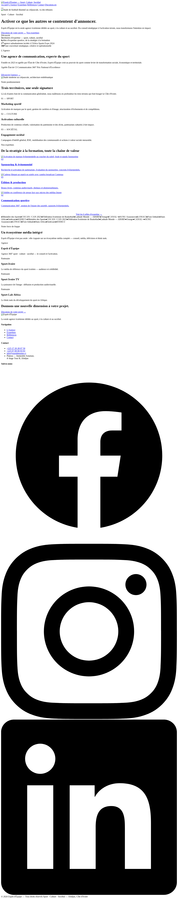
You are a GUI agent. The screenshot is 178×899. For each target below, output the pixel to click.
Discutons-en (50, 5)
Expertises (22, 5)
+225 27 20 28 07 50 (16, 348)
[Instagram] (89, 718)
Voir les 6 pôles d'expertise (89, 214)
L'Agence (12, 5)
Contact (41, 5)
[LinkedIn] (89, 894)
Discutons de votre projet (13, 33)
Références (32, 5)
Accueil (4, 5)
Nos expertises (32, 33)
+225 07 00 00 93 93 (16, 351)
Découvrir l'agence (10, 75)
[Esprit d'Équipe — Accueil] (21, 2)
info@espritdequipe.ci (16, 353)
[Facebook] (89, 542)
